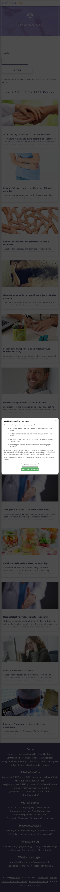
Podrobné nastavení (30, 464)
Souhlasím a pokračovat (30, 469)
